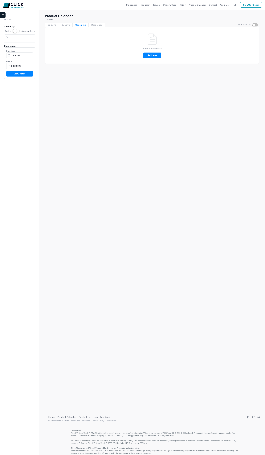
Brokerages (131, 5)
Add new (152, 55)
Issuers (156, 5)
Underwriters (169, 5)
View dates (20, 73)
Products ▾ (145, 5)
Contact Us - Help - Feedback (94, 417)
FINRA (165, 433)
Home (51, 417)
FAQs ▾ (182, 5)
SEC (144, 433)
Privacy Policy (98, 421)
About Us (224, 5)
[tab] (52, 25)
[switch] (255, 24)
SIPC (174, 433)
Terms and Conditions (80, 421)
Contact (213, 5)
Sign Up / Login (251, 5)
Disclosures (111, 421)
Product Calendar (66, 417)
